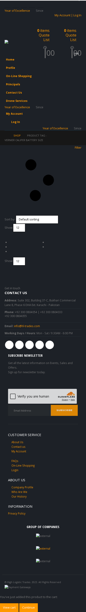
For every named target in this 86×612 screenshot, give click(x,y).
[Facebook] (8, 4)
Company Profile (22, 487)
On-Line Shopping (19, 76)
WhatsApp (49, 345)
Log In (15, 122)
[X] (16, 4)
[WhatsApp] (40, 4)
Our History (19, 496)
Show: (9, 227)
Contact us (18, 446)
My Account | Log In (68, 15)
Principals (13, 84)
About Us (17, 442)
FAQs (14, 461)
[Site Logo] (16, 42)
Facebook (9, 345)
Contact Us (14, 92)
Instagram (39, 345)
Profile (10, 68)
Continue (28, 607)
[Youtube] (24, 4)
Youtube (29, 345)
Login (14, 470)
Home (10, 59)
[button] (9, 34)
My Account (14, 113)
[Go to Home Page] (6, 135)
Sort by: (10, 219)
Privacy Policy (16, 513)
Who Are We (19, 492)
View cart (9, 607)
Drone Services (17, 101)
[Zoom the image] (43, 548)
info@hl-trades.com (27, 326)
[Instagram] (32, 4)
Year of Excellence (17, 10)
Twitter (19, 345)
